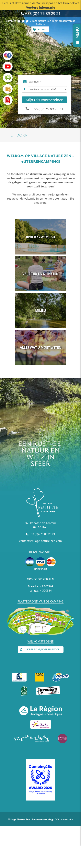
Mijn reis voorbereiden (44, 99)
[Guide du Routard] (48, 687)
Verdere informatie (40, 7)
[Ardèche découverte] (40, 721)
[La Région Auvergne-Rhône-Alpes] (40, 707)
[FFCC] (19, 673)
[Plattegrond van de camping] (40, 608)
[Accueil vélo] (24, 687)
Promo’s (43, 29)
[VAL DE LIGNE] (32, 735)
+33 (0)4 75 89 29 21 (42, 13)
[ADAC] (39, 673)
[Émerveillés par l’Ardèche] (62, 735)
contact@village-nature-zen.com (40, 541)
